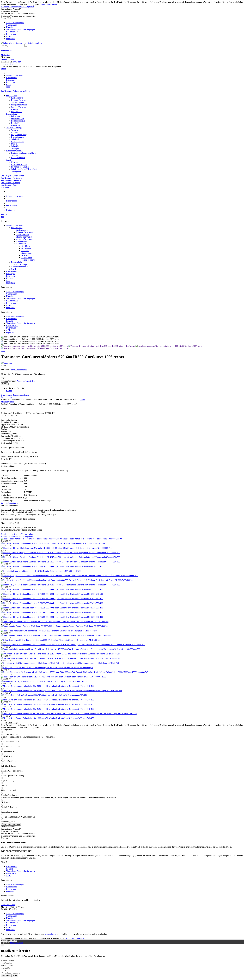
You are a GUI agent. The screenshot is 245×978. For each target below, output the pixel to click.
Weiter (15, 976)
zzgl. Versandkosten (19, 370)
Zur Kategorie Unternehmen (12, 176)
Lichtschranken (17, 137)
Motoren (14, 132)
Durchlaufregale (17, 118)
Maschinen (15, 162)
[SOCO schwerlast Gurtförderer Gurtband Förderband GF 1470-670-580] (31, 658)
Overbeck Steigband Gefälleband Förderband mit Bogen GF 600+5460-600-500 (101, 580)
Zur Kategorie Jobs (8, 185)
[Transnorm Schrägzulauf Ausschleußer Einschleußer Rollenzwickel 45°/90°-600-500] (36, 649)
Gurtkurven (26, 248)
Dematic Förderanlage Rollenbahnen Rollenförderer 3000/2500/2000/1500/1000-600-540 (112, 672)
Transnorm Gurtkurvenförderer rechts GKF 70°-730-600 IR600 (80, 677)
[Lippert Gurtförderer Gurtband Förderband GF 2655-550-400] (27, 598)
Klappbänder (26, 257)
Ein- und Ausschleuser (20, 100)
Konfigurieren (28, 7)
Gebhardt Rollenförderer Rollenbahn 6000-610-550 (66, 695)
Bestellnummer (8, 965)
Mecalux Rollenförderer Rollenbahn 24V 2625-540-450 (71, 709)
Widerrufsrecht (12, 32)
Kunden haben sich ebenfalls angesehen (17, 534)
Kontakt (9, 27)
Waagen (14, 130)
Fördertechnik (11, 95)
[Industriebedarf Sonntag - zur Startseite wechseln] (21, 43)
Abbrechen (6, 976)
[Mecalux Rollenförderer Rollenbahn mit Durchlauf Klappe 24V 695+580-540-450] (35, 713)
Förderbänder (16, 112)
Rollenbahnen (16, 109)
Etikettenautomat (18, 158)
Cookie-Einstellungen (15, 22)
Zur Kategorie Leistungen (11, 178)
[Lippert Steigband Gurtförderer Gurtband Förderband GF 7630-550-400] (31, 585)
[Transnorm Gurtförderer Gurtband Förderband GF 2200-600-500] (28, 626)
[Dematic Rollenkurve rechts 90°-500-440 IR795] (21, 571)
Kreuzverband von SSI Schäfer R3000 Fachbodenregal (70, 667)
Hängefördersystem (19, 105)
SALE (8, 160)
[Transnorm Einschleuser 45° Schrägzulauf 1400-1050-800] (25, 631)
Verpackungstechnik (14, 151)
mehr (82, 399)
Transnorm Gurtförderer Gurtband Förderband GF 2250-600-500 (82, 621)
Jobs (8, 280)
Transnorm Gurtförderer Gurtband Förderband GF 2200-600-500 (82, 626)
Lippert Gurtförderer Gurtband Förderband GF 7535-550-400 (78, 589)
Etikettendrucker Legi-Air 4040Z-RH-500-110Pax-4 (67, 681)
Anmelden (17, 62)
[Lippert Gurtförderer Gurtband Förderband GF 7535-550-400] (27, 589)
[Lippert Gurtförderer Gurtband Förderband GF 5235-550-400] (27, 608)
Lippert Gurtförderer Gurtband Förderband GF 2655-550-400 (78, 598)
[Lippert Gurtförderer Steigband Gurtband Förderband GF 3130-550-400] (31, 552)
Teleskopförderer (28, 260)
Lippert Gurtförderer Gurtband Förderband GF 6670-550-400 (78, 566)
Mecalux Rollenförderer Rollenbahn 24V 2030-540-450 (71, 686)
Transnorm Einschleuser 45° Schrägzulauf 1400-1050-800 (73, 631)
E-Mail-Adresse (8, 960)
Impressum (10, 39)
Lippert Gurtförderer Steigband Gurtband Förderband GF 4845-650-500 (91, 557)
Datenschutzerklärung (16, 943)
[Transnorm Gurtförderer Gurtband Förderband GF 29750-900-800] (29, 635)
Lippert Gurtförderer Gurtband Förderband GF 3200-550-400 (78, 617)
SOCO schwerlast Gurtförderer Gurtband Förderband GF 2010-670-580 (91, 654)
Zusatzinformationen (21, 395)
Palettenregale (16, 116)
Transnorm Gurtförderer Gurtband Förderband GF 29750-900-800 (84, 635)
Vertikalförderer (17, 102)
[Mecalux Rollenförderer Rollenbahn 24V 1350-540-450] (25, 700)
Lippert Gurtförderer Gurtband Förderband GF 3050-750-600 (78, 594)
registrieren (9, 64)
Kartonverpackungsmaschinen (23, 153)
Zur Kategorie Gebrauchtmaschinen (15, 91)
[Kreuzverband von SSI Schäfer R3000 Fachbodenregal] (24, 667)
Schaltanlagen (16, 139)
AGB (8, 36)
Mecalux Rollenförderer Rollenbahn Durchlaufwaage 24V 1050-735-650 (92, 690)
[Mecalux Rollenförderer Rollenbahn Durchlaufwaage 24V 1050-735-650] (32, 690)
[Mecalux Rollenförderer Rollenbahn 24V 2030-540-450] (25, 686)
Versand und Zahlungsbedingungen (20, 29)
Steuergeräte (16, 171)
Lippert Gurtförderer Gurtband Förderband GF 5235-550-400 (78, 608)
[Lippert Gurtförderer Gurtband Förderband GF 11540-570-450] (27, 543)
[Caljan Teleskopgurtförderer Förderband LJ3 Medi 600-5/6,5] (27, 640)
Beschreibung (6, 395)
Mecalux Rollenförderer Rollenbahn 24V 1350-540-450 (71, 700)
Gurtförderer (26, 246)
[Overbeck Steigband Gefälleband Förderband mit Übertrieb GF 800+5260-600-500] (36, 575)
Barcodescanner (17, 141)
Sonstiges (15, 148)
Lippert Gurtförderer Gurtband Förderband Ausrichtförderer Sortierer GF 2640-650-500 (109, 644)
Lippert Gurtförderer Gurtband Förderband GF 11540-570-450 (79, 543)
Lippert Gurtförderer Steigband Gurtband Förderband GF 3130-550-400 (91, 552)
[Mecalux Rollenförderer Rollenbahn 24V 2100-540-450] (25, 704)
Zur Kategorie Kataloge (10, 183)
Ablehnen (5, 7)
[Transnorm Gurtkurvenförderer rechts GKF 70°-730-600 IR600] (28, 677)
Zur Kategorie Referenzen (11, 180)
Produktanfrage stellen (26, 381)
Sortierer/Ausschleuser (20, 107)
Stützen (14, 144)
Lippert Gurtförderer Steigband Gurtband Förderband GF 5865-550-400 (91, 562)
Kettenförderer (17, 98)
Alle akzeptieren (16, 7)
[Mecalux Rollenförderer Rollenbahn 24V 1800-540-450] (25, 718)
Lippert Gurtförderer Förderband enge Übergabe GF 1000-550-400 (85, 548)
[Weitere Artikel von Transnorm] (6, 363)
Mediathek (10, 283)
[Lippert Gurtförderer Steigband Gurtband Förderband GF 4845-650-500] (31, 557)
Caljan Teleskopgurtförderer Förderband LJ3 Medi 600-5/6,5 (77, 640)
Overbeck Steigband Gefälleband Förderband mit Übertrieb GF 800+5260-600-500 (104, 575)
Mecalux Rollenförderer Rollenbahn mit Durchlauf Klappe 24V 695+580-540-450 (103, 713)
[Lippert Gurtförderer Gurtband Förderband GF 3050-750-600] (27, 594)
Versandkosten (50, 934)
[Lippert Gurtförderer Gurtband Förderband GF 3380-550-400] (27, 612)
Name (4, 970)
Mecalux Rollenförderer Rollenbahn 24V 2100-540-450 (71, 704)
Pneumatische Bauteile (20, 167)
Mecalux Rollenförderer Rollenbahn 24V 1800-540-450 (71, 718)
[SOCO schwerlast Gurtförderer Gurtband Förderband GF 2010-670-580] (31, 654)
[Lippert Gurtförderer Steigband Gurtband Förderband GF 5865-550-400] (31, 562)
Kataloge (9, 278)
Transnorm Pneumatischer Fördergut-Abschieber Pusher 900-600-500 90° (92, 539)
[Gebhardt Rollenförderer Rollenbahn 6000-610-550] (23, 695)
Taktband (25, 251)
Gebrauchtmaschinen (14, 225)
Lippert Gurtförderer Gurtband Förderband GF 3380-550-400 (78, 612)
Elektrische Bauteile (19, 164)
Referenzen (10, 276)
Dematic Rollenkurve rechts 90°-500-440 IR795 (61, 571)
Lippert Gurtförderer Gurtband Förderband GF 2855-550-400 (78, 603)
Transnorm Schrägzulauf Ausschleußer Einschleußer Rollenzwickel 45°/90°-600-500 (106, 649)
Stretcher (14, 155)
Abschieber (26, 255)
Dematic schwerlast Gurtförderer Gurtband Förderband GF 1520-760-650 (92, 663)
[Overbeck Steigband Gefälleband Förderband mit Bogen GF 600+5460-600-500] (35, 580)
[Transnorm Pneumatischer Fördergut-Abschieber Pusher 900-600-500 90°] (32, 539)
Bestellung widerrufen (9, 941)
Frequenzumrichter (18, 135)
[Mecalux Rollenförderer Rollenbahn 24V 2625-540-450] (25, 709)
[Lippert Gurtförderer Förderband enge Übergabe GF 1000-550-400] (29, 548)
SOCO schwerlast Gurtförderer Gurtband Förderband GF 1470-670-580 (91, 658)
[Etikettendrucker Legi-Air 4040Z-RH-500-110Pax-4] (23, 681)
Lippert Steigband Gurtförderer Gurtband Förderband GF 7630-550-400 (91, 585)
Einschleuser (26, 253)
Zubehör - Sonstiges (14, 128)
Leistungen (10, 274)
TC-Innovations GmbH (74, 938)
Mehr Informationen (49, 4)
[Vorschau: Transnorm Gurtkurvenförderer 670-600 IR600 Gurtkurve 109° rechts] (34, 346)
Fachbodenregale (18, 121)
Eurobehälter (16, 123)
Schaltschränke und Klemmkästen (25, 169)
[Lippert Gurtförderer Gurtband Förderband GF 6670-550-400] (27, 566)
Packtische (15, 125)
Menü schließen (7, 59)
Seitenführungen (17, 146)
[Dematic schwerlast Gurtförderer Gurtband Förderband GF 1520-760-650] (32, 663)
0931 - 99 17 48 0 (8, 905)
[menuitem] (122, 28)
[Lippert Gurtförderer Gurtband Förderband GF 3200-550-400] (27, 617)
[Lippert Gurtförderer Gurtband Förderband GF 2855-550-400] (27, 603)
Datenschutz (11, 34)
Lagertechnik (11, 114)
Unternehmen (11, 25)
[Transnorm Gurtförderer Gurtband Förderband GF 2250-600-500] (28, 621)
